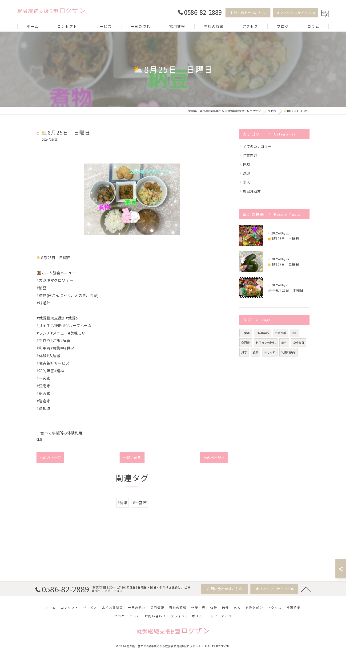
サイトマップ (221, 616)
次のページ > (213, 457)
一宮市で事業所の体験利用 (59, 433)
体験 (39, 439)
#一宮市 (140, 502)
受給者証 (298, 342)
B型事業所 (262, 333)
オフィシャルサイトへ (294, 12)
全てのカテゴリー (257, 146)
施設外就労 (252, 190)
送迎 (246, 173)
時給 (295, 333)
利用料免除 (288, 352)
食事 (255, 352)
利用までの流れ (266, 342)
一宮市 (245, 333)
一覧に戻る (132, 457)
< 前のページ (50, 457)
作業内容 (250, 155)
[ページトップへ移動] (306, 589)
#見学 (122, 502)
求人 (246, 182)
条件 (284, 342)
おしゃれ (270, 352)
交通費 (245, 342)
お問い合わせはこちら (248, 12)
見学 (244, 352)
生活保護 (280, 333)
